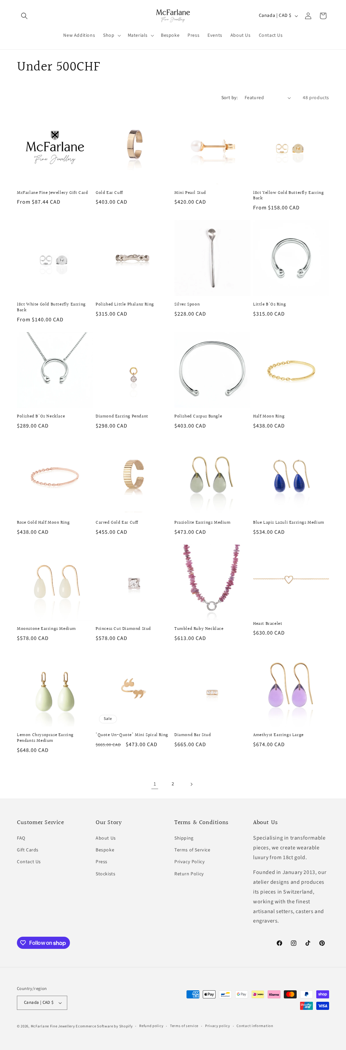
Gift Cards (28, 850)
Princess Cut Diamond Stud (123, 629)
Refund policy (151, 1025)
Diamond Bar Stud (192, 735)
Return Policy (189, 874)
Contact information (255, 1025)
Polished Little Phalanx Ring (125, 305)
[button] (24, 15)
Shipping (184, 838)
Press (101, 861)
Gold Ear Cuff (109, 193)
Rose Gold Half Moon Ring (43, 523)
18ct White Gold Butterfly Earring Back (51, 307)
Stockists (105, 874)
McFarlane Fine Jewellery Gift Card (52, 193)
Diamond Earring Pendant (122, 416)
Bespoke (105, 850)
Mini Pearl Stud (190, 193)
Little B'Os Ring (269, 305)
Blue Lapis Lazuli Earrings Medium (288, 523)
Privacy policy (217, 1025)
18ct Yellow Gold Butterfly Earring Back (288, 196)
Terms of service (184, 1025)
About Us (106, 838)
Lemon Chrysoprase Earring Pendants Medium (45, 738)
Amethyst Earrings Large (278, 735)
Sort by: (229, 97)
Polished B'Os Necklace (41, 416)
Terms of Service (192, 850)
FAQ (21, 838)
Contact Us (29, 861)
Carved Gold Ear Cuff (117, 523)
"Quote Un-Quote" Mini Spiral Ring (132, 735)
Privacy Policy (189, 861)
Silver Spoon (187, 305)
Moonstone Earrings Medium (46, 629)
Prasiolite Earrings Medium (202, 523)
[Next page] (191, 784)
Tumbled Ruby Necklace (199, 629)
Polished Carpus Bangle (198, 416)
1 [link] (154, 784)
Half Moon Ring (269, 416)
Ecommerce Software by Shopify (104, 1026)
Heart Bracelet (267, 624)
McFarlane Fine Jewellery (53, 1026)
